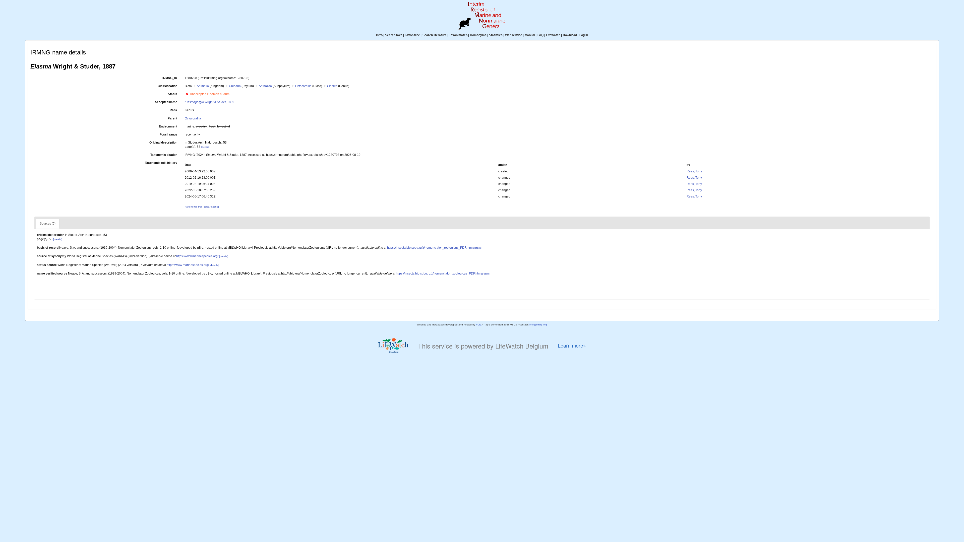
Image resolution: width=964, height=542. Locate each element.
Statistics (496, 35)
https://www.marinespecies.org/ (197, 256)
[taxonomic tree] (194, 206)
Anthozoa (265, 86)
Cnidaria (235, 86)
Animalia (203, 86)
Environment (168, 126)
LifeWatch (553, 35)
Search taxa (393, 35)
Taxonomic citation (163, 155)
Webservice (513, 35)
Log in (583, 35)
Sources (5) (47, 223)
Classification (167, 86)
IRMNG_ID (169, 78)
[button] (187, 94)
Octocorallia (303, 86)
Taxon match (458, 35)
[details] (205, 147)
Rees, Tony (694, 171)
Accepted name (166, 102)
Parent (172, 118)
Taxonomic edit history (161, 163)
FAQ (540, 35)
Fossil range (168, 134)
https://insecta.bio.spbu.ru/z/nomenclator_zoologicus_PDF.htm (429, 247)
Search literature (435, 35)
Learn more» (572, 345)
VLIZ (478, 324)
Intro (379, 35)
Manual (530, 35)
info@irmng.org (538, 324)
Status (172, 94)
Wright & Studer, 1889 (209, 102)
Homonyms (478, 35)
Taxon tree (412, 35)
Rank (173, 110)
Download (570, 35)
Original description (163, 142)
